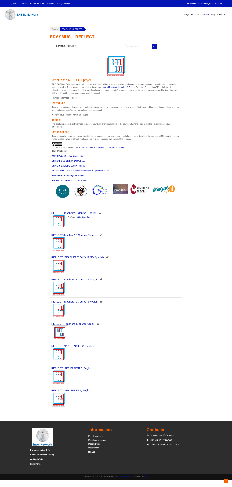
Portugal (68, 166)
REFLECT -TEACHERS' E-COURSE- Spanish (77, 257)
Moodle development (97, 440)
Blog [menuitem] (213, 14)
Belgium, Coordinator (67, 156)
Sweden (68, 176)
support (91, 452)
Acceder (218, 4)
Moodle (147, 476)
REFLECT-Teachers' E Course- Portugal (74, 279)
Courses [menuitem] (204, 14)
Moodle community (96, 436)
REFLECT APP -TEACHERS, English (72, 346)
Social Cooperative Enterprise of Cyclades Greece (80, 171)
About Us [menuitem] (221, 14)
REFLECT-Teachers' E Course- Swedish (74, 301)
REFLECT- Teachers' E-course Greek (72, 323)
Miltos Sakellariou (84, 217)
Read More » (35, 464)
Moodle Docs (94, 444)
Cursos (55, 29)
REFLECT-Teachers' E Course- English (73, 213)
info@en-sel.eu (63, 4)
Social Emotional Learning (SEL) (117, 87)
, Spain (68, 161)
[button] (199, 3)
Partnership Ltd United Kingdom (70, 180)
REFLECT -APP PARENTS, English (71, 368)
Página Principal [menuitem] (191, 14)
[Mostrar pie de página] (226, 481)
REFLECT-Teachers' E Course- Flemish (74, 235)
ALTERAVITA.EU (124, 476)
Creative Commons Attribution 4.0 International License (100, 148)
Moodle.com (93, 448)
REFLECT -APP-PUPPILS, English (71, 390)
